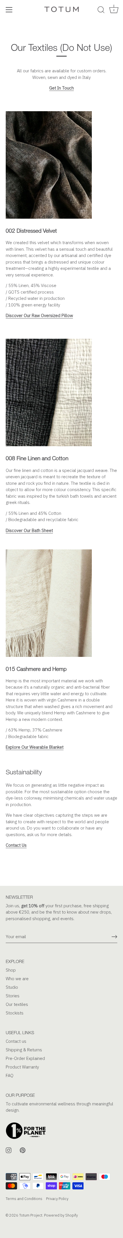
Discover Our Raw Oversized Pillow (39, 315)
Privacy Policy (57, 1198)
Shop (11, 970)
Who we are (17, 978)
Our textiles (17, 1004)
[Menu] (9, 9)
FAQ (9, 1075)
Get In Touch (61, 88)
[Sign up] (114, 937)
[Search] (101, 10)
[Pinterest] (22, 1150)
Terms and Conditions (24, 1198)
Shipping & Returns (24, 1049)
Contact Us (16, 845)
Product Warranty (22, 1067)
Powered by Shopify (61, 1215)
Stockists (14, 1013)
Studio (12, 987)
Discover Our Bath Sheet (29, 530)
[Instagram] (8, 1150)
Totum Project (30, 1215)
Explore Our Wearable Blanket (35, 747)
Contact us (16, 1041)
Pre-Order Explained (25, 1058)
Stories (12, 995)
